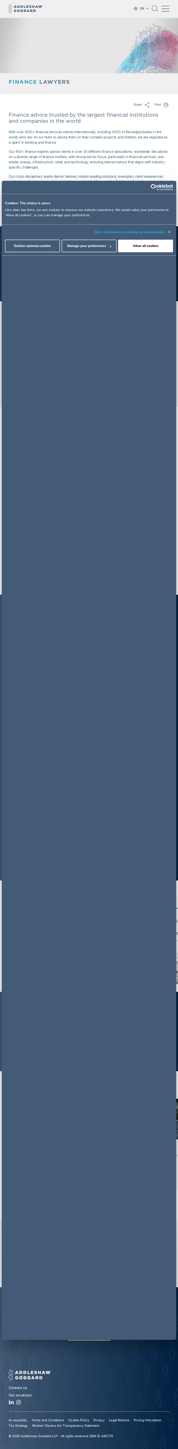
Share (147, 104)
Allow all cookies (145, 246)
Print (166, 104)
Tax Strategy (18, 1425)
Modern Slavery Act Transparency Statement (65, 1425)
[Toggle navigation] (165, 8)
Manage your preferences (86, 246)
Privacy (99, 1420)
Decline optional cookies (32, 246)
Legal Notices (119, 1420)
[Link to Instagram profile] (18, 1403)
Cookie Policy (78, 1420)
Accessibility (18, 1420)
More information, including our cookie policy (130, 232)
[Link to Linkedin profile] (11, 1403)
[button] (155, 10)
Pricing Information (148, 1420)
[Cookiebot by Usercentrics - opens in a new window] (154, 187)
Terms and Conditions (47, 1420)
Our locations (20, 1395)
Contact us (18, 1388)
